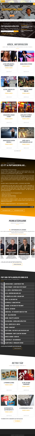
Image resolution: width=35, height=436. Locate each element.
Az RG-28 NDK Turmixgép (26, 383)
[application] (17, 207)
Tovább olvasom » (9, 67)
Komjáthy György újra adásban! (26, 115)
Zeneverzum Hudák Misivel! (9, 141)
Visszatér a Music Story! (9, 115)
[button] (34, 4)
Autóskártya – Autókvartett (9, 409)
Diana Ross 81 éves (26, 64)
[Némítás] (30, 206)
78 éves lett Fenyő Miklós (26, 90)
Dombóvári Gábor (23, 253)
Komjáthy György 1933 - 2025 (10, 253)
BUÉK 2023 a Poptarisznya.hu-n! (26, 141)
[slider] (32, 207)
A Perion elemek (9, 382)
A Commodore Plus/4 (26, 408)
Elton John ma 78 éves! (8, 90)
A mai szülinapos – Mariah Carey (9, 64)
